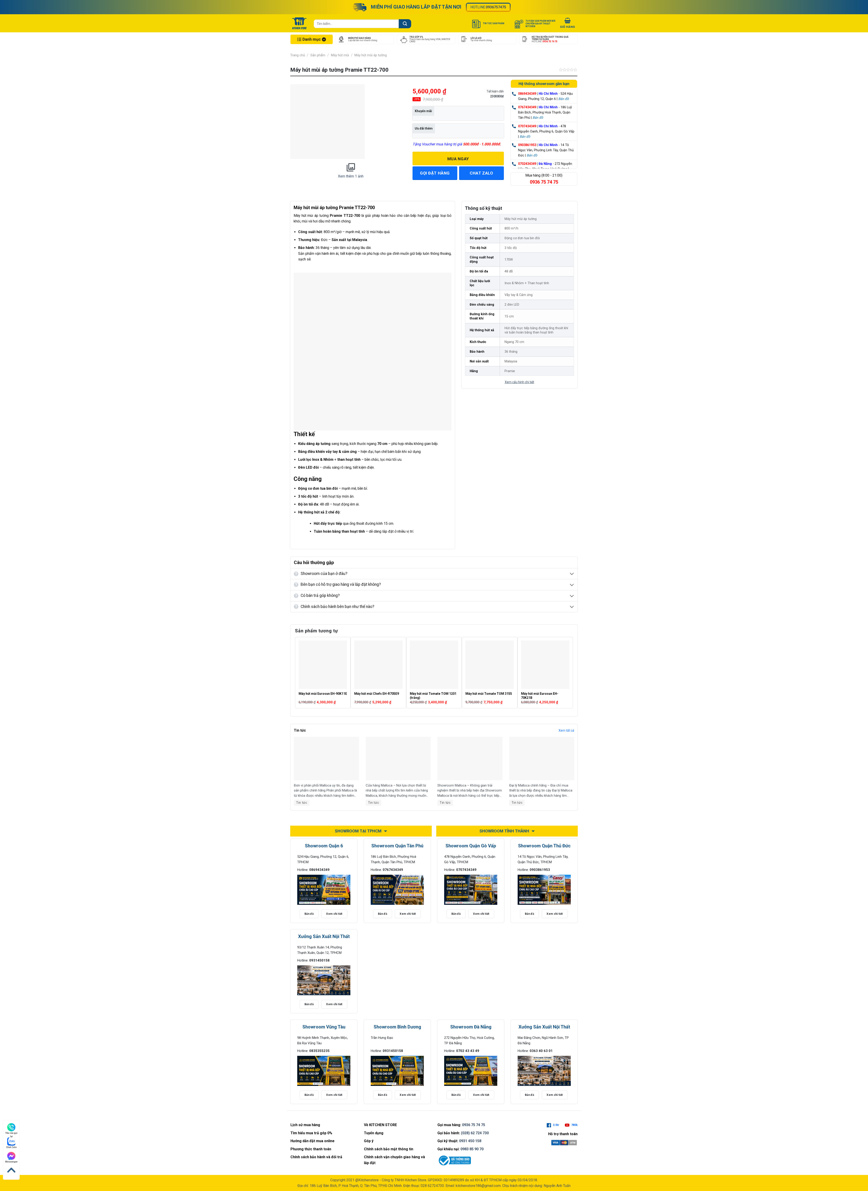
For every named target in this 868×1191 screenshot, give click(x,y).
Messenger (11, 1161)
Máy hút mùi (340, 55)
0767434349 (527, 107)
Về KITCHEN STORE (380, 1125)
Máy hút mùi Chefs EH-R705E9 (376, 693)
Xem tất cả (566, 730)
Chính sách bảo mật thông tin (388, 1149)
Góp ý (368, 1141)
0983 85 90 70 (472, 1149)
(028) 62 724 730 (475, 1133)
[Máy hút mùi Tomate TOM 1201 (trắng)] (434, 664)
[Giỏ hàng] (567, 23)
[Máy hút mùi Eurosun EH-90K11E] (323, 664)
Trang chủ (297, 55)
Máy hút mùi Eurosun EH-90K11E (323, 693)
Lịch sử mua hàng (305, 1125)
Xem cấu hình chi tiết (519, 382)
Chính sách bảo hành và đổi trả (316, 1157)
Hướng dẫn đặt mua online (312, 1141)
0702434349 (527, 164)
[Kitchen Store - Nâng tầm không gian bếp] (299, 23)
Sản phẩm (317, 55)
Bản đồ (563, 99)
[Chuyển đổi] (572, 574)
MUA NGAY (458, 158)
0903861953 (527, 145)
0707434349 (527, 126)
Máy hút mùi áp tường (370, 55)
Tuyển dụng (373, 1133)
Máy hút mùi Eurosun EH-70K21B (539, 695)
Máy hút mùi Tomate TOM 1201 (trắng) (433, 695)
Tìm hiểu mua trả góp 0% (311, 1133)
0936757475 (496, 7)
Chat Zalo (11, 1147)
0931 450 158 (470, 1141)
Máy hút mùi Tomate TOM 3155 (488, 693)
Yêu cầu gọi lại (11, 1133)
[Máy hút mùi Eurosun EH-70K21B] (545, 664)
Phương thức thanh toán (310, 1149)
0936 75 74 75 (473, 1125)
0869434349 (527, 94)
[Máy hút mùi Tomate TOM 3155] (489, 664)
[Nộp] (405, 23)
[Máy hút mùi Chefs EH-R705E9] (378, 664)
